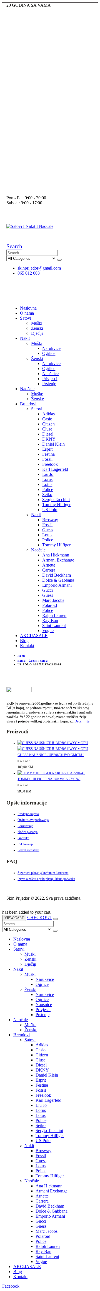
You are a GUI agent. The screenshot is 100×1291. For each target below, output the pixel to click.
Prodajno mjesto (28, 814)
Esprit (47, 449)
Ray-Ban (50, 620)
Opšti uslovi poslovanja (33, 820)
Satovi (25, 318)
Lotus (47, 484)
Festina (48, 454)
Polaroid (49, 605)
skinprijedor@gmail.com (39, 268)
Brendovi (28, 403)
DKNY (49, 439)
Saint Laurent (54, 625)
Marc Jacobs (53, 600)
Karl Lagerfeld (55, 469)
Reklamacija (25, 844)
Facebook (10, 1286)
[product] (55, 746)
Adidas (48, 413)
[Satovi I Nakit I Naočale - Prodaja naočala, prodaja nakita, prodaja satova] (29, 226)
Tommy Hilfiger (56, 504)
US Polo (49, 509)
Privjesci (49, 378)
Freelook (50, 464)
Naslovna (28, 308)
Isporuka (23, 838)
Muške (37, 393)
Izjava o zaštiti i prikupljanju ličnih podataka (46, 879)
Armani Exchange (58, 560)
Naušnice (50, 373)
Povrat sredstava (28, 850)
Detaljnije (81, 721)
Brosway (50, 519)
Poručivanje (25, 826)
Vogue (48, 630)
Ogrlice (48, 353)
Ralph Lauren (54, 615)
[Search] (59, 260)
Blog (24, 640)
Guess (47, 529)
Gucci (47, 590)
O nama (27, 313)
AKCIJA (34, 635)
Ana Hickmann (55, 555)
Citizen (48, 424)
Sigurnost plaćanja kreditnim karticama (43, 873)
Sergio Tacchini (56, 499)
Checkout (39, 917)
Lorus (47, 479)
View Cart (14, 918)
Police (47, 489)
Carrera (48, 570)
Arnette (48, 565)
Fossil (47, 459)
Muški (36, 323)
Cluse (47, 429)
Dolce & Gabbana (58, 580)
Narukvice (51, 348)
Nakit (25, 338)
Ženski (37, 328)
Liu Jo (47, 474)
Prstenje (49, 383)
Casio (47, 419)
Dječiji (37, 333)
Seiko (47, 494)
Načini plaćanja (28, 832)
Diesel (47, 434)
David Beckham (56, 575)
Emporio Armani (57, 585)
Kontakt (27, 645)
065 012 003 (29, 273)
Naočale (27, 388)
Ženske (37, 398)
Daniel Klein (53, 444)
